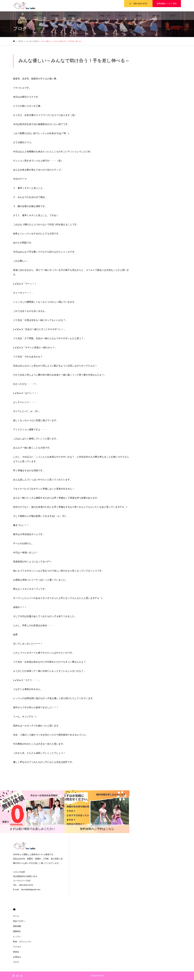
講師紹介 (72, 16)
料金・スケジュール (105, 17)
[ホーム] (14, 41)
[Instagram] (13, 975)
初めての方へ (38, 17)
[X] (17, 975)
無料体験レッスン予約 (167, 3)
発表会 (139, 16)
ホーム (22, 16)
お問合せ (156, 16)
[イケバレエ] (27, 5)
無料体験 (55, 16)
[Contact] (21, 975)
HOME (14, 909)
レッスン (89, 16)
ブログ (172, 16)
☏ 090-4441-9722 (138, 3)
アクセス (122, 16)
